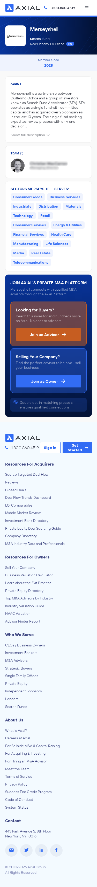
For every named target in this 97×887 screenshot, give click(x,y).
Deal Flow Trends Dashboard (28, 497)
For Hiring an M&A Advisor (26, 761)
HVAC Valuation (18, 613)
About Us (14, 719)
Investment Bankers (21, 652)
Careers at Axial (17, 738)
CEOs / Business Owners (25, 645)
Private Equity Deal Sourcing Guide (33, 528)
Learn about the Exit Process (28, 583)
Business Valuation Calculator (29, 575)
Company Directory (21, 536)
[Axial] (23, 8)
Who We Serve (19, 634)
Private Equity (16, 683)
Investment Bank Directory (26, 520)
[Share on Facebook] (56, 850)
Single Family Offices (21, 675)
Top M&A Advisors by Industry (29, 598)
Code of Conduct (19, 799)
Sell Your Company (20, 567)
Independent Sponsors (23, 691)
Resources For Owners (27, 557)
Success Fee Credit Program (28, 791)
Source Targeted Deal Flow (26, 474)
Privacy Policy (16, 784)
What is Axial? (16, 730)
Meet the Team (17, 769)
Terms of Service (18, 776)
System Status (16, 807)
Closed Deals (15, 490)
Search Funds (16, 706)
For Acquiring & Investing (25, 753)
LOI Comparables (19, 505)
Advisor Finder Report (22, 621)
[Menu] (86, 8)
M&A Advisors (16, 660)
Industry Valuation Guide (24, 606)
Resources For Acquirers (29, 464)
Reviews (12, 482)
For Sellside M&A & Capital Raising (32, 745)
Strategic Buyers (18, 668)
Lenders (12, 699)
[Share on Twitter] (26, 850)
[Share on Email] (11, 850)
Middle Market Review (23, 512)
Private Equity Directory (24, 590)
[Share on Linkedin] (41, 850)
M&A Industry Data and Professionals (35, 543)
